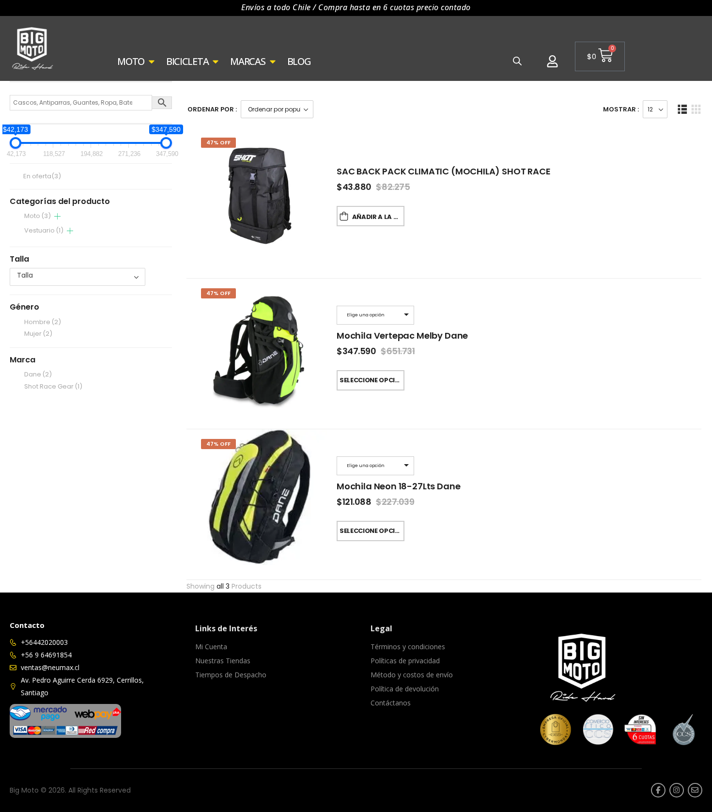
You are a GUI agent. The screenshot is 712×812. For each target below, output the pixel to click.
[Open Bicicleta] (215, 61)
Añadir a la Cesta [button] (378, 216)
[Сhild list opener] (57, 216)
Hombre (42, 322)
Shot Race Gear (53, 386)
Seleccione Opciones (372, 380)
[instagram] (676, 790)
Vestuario (43, 230)
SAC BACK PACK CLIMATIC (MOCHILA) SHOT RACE (443, 171)
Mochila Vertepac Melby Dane (402, 335)
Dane (38, 374)
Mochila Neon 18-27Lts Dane (398, 486)
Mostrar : (621, 109)
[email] (695, 790)
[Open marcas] (273, 61)
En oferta (42, 176)
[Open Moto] (151, 61)
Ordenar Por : (212, 109)
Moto (37, 215)
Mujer (38, 333)
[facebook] (658, 790)
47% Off (218, 142)
